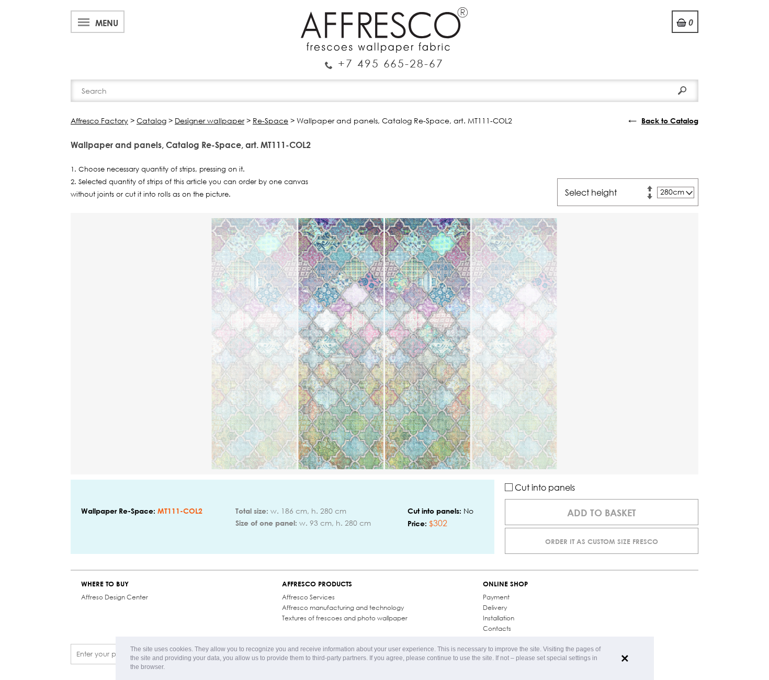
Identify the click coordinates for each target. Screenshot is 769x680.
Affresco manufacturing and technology (343, 607)
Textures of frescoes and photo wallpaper (345, 618)
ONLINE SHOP (505, 584)
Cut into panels (544, 487)
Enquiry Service (384, 59)
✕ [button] (624, 658)
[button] (167, 667)
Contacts (497, 628)
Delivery (495, 607)
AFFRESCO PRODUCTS (317, 584)
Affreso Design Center (114, 597)
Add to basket (601, 512)
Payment (496, 597)
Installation (498, 618)
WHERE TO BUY (105, 584)
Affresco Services (308, 597)
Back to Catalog (669, 120)
